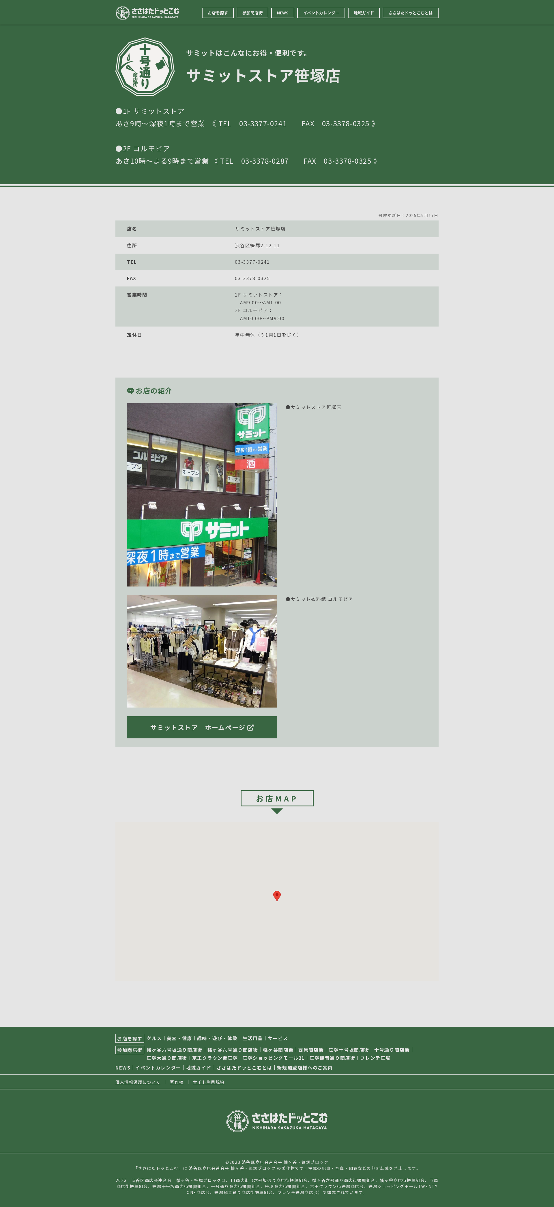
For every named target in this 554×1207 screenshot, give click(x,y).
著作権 (177, 1082)
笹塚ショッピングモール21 (274, 1057)
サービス (278, 1038)
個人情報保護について (137, 1082)
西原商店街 (311, 1049)
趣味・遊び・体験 (217, 1038)
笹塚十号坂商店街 (349, 1049)
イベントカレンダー (321, 13)
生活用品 (253, 1038)
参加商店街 (252, 13)
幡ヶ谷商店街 (278, 1049)
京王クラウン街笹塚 (215, 1057)
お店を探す (218, 13)
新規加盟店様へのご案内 (305, 1067)
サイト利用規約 (208, 1082)
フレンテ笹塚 (375, 1057)
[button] (277, 896)
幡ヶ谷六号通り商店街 (232, 1049)
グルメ (154, 1038)
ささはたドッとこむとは (410, 13)
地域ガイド (364, 13)
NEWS (283, 13)
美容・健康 (179, 1038)
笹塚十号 (161, 1186)
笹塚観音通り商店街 (332, 1057)
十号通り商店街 (392, 1049)
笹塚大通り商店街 (167, 1057)
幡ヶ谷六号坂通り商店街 (175, 1049)
